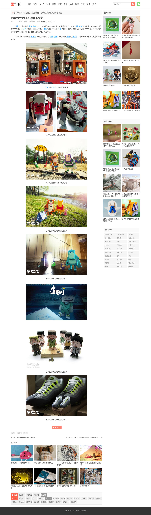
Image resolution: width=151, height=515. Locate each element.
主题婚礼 (119, 249)
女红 (71, 4)
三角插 (130, 234)
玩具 (55, 36)
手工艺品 (91, 498)
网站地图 (83, 511)
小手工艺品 (108, 234)
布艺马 (119, 263)
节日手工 (21, 498)
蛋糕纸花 (131, 263)
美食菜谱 (29, 502)
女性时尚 (21, 502)
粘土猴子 (119, 259)
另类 (118, 241)
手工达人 (14, 502)
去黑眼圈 (108, 256)
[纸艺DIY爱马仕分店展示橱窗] (131, 100)
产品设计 (66, 502)
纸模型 (17, 26)
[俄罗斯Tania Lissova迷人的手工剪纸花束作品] (131, 25)
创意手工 (83, 498)
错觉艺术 (119, 238)
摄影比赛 (131, 249)
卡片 (30, 26)
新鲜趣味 (73, 502)
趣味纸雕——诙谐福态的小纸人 (27, 437)
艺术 (47, 87)
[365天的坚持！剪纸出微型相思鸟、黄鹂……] (112, 133)
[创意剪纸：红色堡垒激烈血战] (131, 50)
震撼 (68, 36)
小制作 (41, 4)
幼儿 (48, 4)
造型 (45, 29)
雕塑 (77, 4)
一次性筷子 (120, 234)
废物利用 (56, 498)
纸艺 (60, 4)
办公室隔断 (132, 241)
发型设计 (108, 241)
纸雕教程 (35, 13)
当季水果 (108, 238)
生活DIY (76, 498)
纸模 (76, 26)
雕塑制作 (69, 498)
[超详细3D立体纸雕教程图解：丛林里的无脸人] (112, 25)
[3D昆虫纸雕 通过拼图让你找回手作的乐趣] (112, 208)
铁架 (106, 267)
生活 (83, 4)
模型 (34, 26)
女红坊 (63, 498)
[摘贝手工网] (15, 4)
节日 (35, 4)
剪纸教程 (21, 495)
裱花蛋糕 (119, 252)
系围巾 (107, 263)
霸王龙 (107, 259)
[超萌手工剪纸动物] (112, 75)
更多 (94, 4)
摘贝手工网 (18, 13)
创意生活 (131, 245)
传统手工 (98, 498)
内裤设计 (119, 245)
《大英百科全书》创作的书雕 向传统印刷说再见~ (86, 437)
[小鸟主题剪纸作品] (131, 158)
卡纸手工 (29, 495)
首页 (29, 4)
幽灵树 (130, 267)
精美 (54, 87)
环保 (65, 4)
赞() (57, 427)
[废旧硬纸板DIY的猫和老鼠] (112, 100)
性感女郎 (108, 252)
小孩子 (23, 29)
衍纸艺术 (36, 495)
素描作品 (131, 238)
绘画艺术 (51, 502)
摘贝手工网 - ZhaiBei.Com (73, 511)
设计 (59, 29)
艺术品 (74, 36)
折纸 (54, 4)
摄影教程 (44, 502)
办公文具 (108, 249)
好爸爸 (107, 245)
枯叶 (118, 256)
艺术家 (33, 36)
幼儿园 (34, 498)
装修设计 (58, 502)
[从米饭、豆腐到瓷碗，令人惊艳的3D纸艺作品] (131, 133)
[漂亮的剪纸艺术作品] (131, 75)
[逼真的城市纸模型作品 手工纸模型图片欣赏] (131, 183)
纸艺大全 (27, 13)
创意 (88, 4)
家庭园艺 (36, 502)
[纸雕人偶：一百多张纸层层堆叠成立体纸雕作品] (112, 183)
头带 (129, 259)
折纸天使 (119, 267)
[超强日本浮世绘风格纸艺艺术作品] (112, 50)
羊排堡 (130, 252)
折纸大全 (41, 498)
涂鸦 (80, 26)
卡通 (129, 256)
